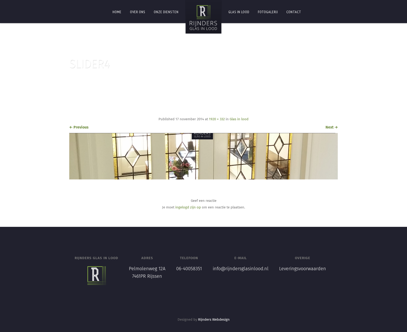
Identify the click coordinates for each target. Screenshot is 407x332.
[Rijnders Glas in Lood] (203, 17)
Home (117, 11)
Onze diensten (166, 11)
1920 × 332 (217, 119)
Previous (79, 127)
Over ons (137, 11)
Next (332, 127)
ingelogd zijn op (188, 207)
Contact (293, 11)
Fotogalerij (268, 11)
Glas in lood (238, 11)
